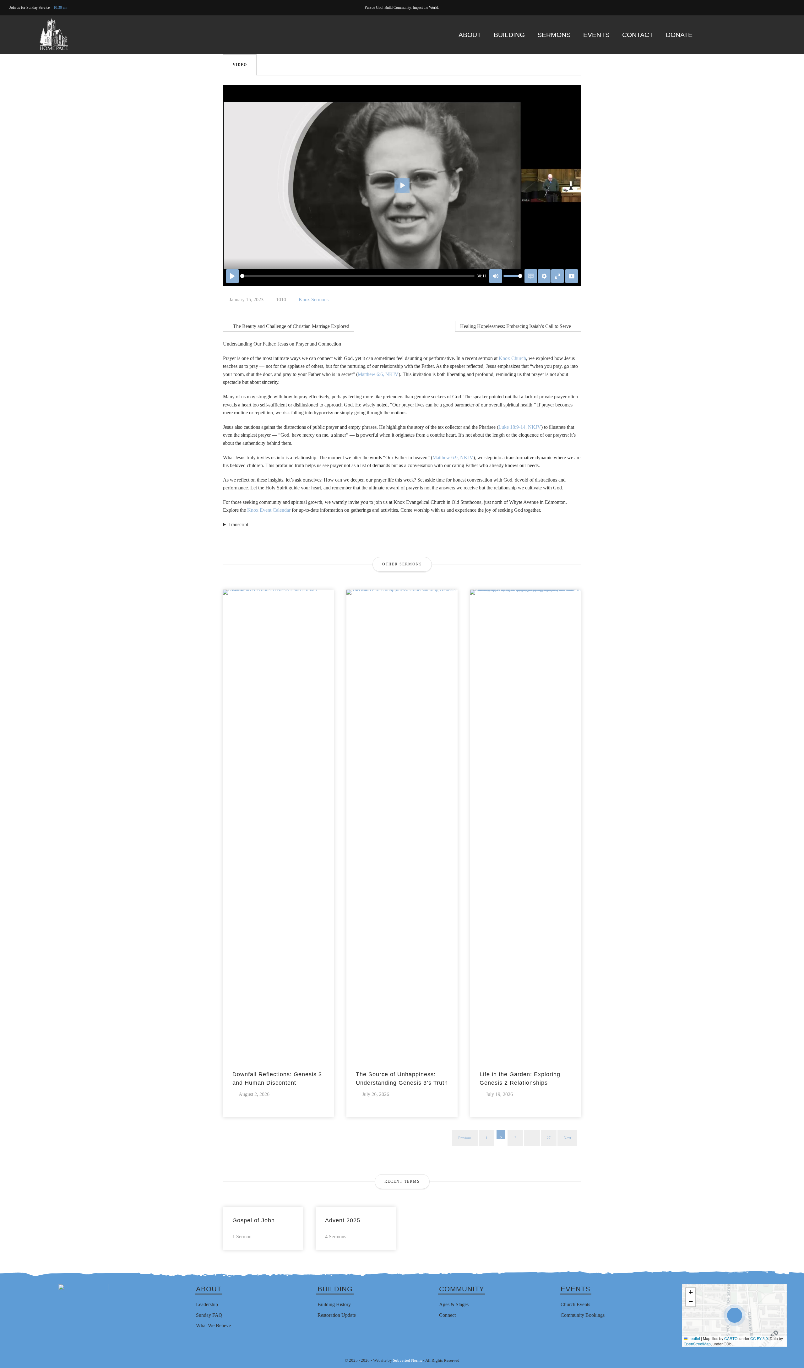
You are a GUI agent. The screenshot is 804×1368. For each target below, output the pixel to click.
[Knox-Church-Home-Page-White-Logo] (54, 21)
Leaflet (693, 1338)
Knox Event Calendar (269, 510)
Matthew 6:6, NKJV (378, 374)
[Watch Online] (571, 276)
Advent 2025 (342, 1220)
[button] (734, 1315)
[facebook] (773, 8)
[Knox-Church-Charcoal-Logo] (83, 1286)
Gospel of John (253, 1220)
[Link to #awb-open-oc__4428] (778, 34)
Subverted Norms (407, 1360)
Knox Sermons (314, 299)
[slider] (357, 276)
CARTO (730, 1338)
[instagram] (793, 8)
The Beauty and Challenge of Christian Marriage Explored (290, 326)
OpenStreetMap (697, 1343)
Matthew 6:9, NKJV (452, 457)
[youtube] (783, 8)
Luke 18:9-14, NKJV (519, 427)
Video (240, 65)
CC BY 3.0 (759, 1338)
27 (549, 1138)
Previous (464, 1138)
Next (567, 1138)
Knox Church (512, 358)
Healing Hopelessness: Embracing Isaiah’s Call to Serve (516, 326)
